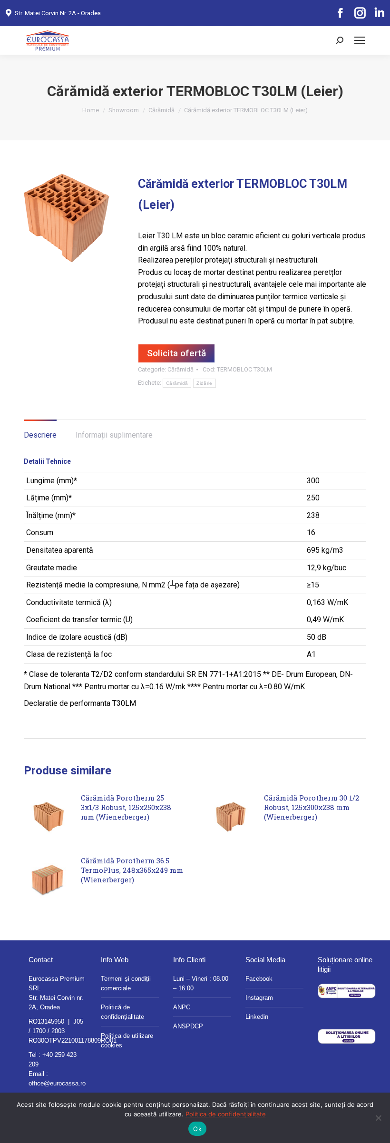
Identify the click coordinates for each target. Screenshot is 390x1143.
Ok (197, 1129)
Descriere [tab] (40, 435)
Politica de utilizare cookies (127, 1040)
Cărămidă (180, 369)
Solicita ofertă (176, 353)
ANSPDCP (188, 1026)
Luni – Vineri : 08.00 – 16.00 (200, 983)
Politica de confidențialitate (225, 1114)
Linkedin (256, 1016)
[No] (378, 1118)
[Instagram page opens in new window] (359, 13)
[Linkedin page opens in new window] (379, 13)
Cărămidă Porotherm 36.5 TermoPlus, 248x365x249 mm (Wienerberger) (132, 870)
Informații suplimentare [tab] (114, 435)
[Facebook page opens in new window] (340, 13)
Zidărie (204, 383)
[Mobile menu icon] (359, 40)
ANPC (181, 1007)
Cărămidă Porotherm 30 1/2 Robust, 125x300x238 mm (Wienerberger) (311, 807)
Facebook (259, 978)
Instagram (259, 997)
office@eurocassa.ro (57, 1083)
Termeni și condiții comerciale (126, 983)
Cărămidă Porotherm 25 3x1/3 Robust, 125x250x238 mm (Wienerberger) (126, 807)
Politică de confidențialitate (122, 1012)
